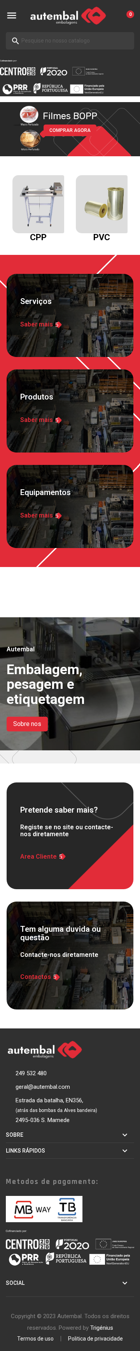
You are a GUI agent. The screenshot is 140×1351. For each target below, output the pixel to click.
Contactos (35, 977)
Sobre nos (27, 724)
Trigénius (101, 1327)
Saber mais (36, 324)
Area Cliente (38, 856)
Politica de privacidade (95, 1339)
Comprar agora (70, 130)
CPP (38, 237)
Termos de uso (35, 1339)
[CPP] (41, 204)
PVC (101, 237)
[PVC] (105, 204)
